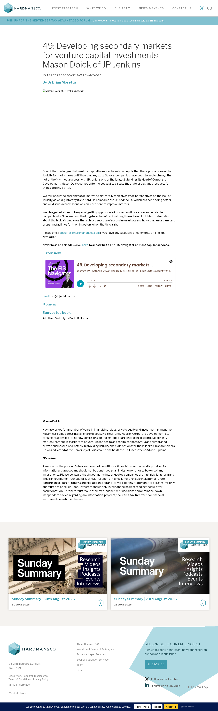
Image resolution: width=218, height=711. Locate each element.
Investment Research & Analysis (95, 649)
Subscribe (155, 664)
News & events (151, 8)
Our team (122, 8)
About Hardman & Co (88, 644)
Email (46, 296)
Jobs (79, 670)
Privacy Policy (41, 679)
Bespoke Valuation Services (93, 659)
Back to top (198, 687)
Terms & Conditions (20, 679)
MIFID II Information (20, 684)
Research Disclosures (35, 675)
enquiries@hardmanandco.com (79, 232)
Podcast (69, 75)
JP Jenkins (49, 304)
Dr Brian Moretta (62, 82)
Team (80, 664)
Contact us (182, 8)
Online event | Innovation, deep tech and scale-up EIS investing (128, 20)
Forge (23, 693)
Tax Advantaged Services (91, 654)
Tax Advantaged (89, 75)
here (85, 245)
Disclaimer (15, 675)
